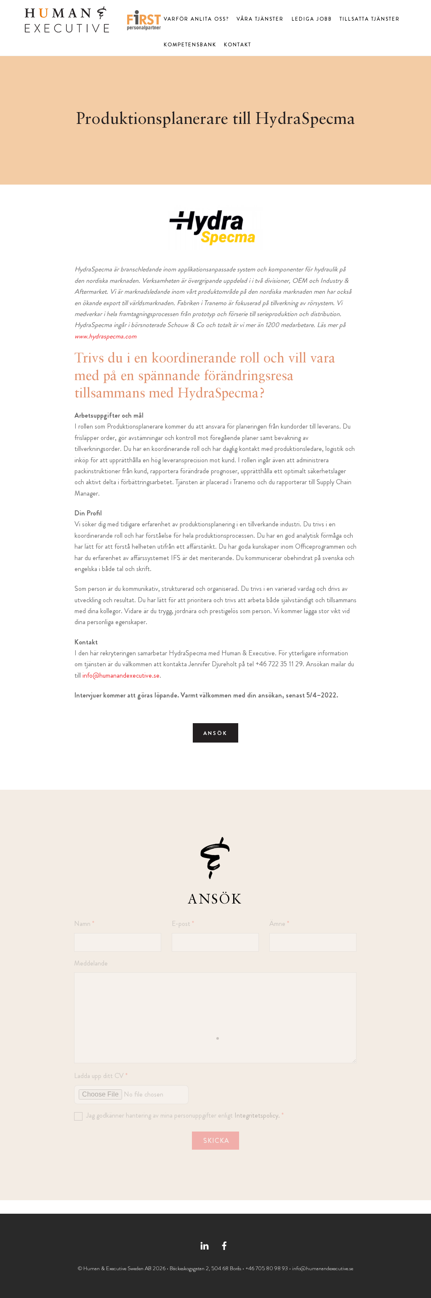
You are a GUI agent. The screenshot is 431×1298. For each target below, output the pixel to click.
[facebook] (224, 1244)
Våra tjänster (260, 19)
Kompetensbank (190, 44)
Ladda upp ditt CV (101, 1076)
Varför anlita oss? (196, 19)
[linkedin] (204, 1244)
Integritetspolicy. (257, 1115)
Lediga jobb (312, 19)
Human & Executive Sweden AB (117, 1268)
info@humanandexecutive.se (121, 675)
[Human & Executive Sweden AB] (67, 28)
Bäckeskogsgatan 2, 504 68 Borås (205, 1268)
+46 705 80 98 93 (266, 1268)
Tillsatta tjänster (370, 19)
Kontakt (237, 44)
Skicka (216, 1140)
